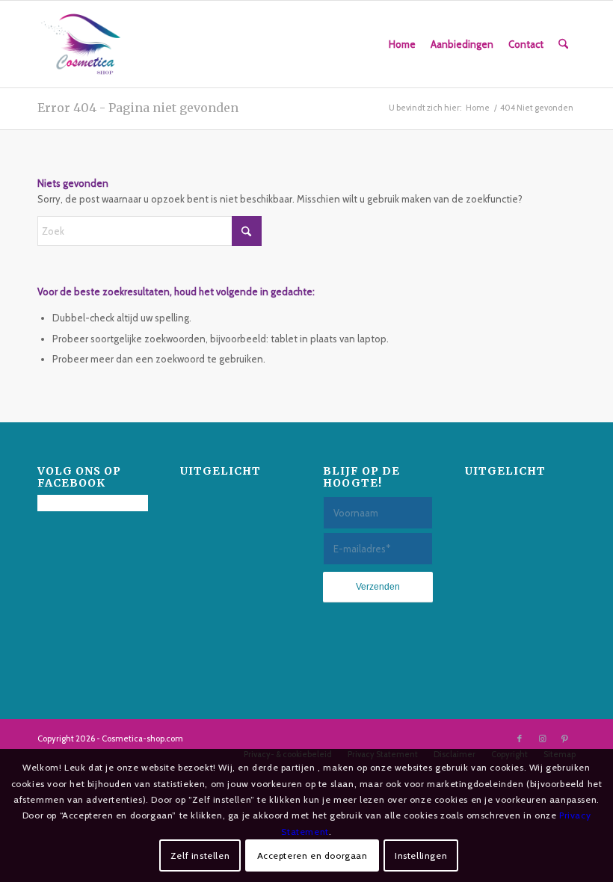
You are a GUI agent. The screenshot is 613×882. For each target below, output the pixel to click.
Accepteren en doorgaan (312, 855)
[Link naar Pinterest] (564, 738)
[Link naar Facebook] (519, 738)
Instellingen (421, 855)
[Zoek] (563, 44)
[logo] (80, 44)
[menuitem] (402, 44)
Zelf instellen (200, 855)
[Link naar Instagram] (542, 738)
